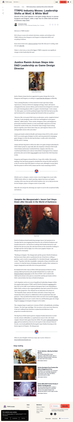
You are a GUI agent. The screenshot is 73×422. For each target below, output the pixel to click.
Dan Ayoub (34, 153)
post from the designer (43, 98)
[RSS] (55, 414)
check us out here (33, 43)
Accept (6, 418)
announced (51, 284)
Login (56, 2)
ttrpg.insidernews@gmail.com (22, 340)
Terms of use (19, 414)
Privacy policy (10, 414)
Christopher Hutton (22, 23)
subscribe (21, 46)
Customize (14, 418)
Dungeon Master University (22, 274)
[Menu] (68, 2)
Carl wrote (53, 259)
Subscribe (63, 2)
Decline (23, 418)
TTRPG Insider (17, 6)
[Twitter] (51, 414)
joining (22, 301)
